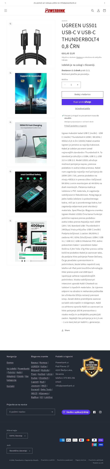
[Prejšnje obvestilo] (5, 3)
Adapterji (11, 376)
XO (41, 397)
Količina (65, 79)
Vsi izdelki (11, 368)
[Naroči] (52, 412)
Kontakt (10, 386)
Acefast (41, 374)
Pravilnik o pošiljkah (96, 460)
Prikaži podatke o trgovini (75, 126)
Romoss (43, 362)
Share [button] (67, 330)
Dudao (34, 377)
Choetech (43, 377)
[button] (6, 11)
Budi (42, 381)
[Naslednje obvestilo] (105, 3)
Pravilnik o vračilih (47, 460)
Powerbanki (24, 368)
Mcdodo (45, 370)
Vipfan (44, 366)
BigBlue (34, 397)
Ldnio (49, 374)
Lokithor (48, 397)
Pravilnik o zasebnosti (65, 460)
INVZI (43, 385)
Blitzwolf (35, 370)
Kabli (19, 372)
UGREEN (35, 366)
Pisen (33, 374)
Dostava (79, 57)
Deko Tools (46, 389)
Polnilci (11, 372)
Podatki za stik (98, 463)
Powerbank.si (20, 460)
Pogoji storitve (81, 460)
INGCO (34, 393)
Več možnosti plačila (82, 108)
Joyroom (35, 385)
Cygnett (34, 381)
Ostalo (20, 376)
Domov (10, 362)
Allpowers (44, 393)
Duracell (35, 389)
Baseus (34, 362)
